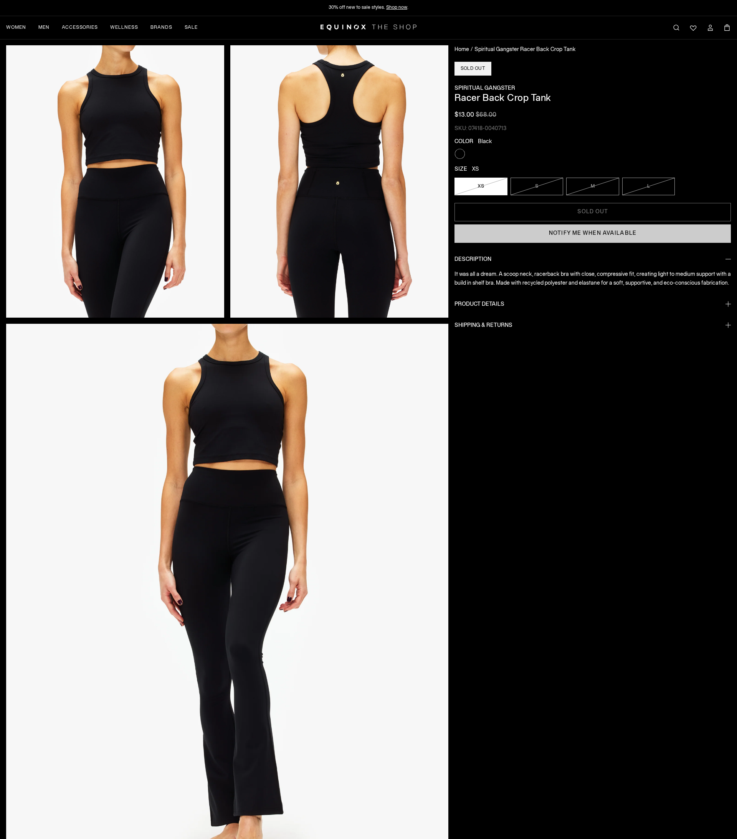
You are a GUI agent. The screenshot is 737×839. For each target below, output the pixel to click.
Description (472, 259)
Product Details (479, 304)
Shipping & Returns (483, 325)
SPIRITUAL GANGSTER (484, 88)
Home (461, 49)
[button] (115, 181)
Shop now (396, 7)
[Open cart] (727, 27)
